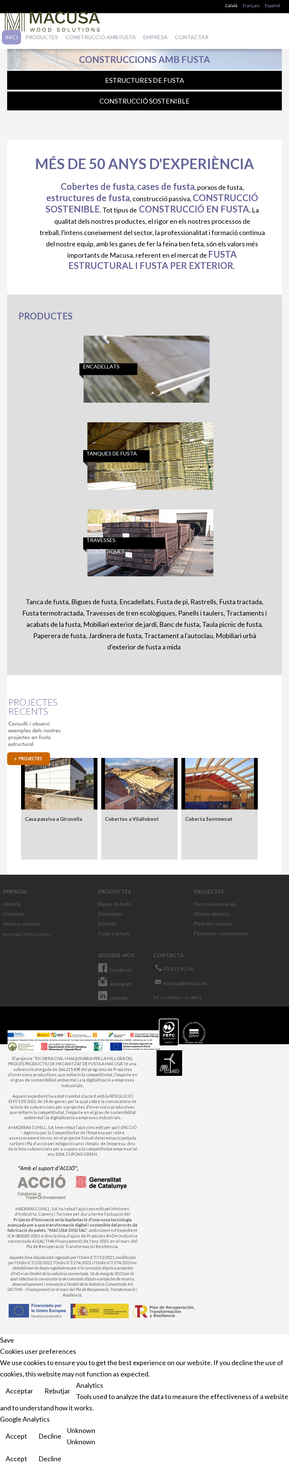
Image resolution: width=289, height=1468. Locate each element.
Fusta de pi (172, 601)
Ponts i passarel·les (215, 904)
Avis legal (12, 934)
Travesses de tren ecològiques (130, 613)
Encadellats (136, 601)
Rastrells (203, 601)
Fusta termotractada (52, 613)
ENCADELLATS (101, 366)
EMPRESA (155, 37)
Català (231, 5)
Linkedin (119, 998)
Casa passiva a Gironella (53, 819)
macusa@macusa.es (185, 983)
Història (11, 904)
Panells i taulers (201, 613)
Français (251, 5)
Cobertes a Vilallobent (132, 819)
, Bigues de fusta (92, 601)
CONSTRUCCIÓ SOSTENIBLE (144, 101)
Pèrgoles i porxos (213, 924)
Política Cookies (37, 934)
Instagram (121, 984)
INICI (11, 37)
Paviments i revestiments (221, 933)
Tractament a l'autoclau (178, 635)
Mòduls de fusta (211, 914)
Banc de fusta (179, 624)
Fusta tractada (240, 601)
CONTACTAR (191, 37)
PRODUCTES (42, 37)
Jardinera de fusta (114, 635)
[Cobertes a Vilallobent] (139, 784)
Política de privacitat (21, 923)
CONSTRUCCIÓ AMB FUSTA (100, 37)
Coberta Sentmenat (208, 819)
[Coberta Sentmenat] (219, 784)
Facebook (121, 970)
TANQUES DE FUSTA (111, 453)
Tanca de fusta (47, 601)
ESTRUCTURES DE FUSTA (144, 80)
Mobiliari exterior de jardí (120, 624)
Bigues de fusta (114, 904)
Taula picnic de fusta (232, 624)
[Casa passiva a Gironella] (59, 784)
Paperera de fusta (59, 635)
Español (272, 5)
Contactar (14, 914)
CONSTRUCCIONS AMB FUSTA (144, 59)
